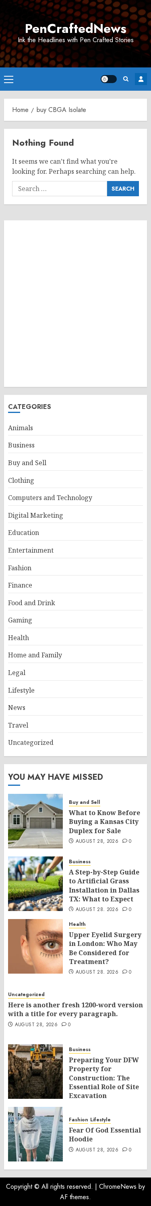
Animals (20, 427)
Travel (18, 725)
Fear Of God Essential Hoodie (105, 1134)
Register (141, 79)
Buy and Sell (27, 462)
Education (23, 532)
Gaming (20, 620)
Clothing (21, 480)
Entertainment (31, 550)
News (16, 707)
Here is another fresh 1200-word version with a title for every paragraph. (75, 1009)
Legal (16, 672)
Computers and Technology (50, 497)
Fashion (19, 567)
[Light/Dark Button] (109, 79)
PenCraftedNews (75, 28)
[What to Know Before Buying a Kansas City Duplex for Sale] (35, 821)
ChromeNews (118, 1186)
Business (21, 445)
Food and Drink (31, 602)
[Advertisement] (75, 303)
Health (18, 637)
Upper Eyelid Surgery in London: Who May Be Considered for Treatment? (105, 948)
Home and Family (35, 655)
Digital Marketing (35, 515)
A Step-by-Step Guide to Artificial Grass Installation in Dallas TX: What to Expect (104, 885)
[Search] (126, 79)
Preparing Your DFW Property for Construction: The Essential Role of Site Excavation (104, 1078)
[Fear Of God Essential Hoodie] (35, 1134)
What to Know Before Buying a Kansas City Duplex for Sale (104, 821)
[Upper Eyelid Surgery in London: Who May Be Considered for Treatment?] (35, 946)
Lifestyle (21, 690)
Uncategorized (31, 742)
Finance (20, 585)
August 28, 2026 (97, 841)
